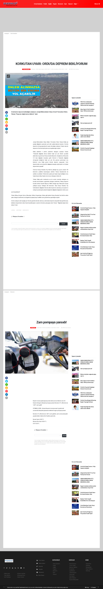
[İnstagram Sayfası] (10, 568)
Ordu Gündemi (38, 4)
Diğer (75, 4)
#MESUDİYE (26, 210)
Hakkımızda (7, 573)
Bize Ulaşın (41, 575)
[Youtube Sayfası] (13, 568)
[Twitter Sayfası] (7, 568)
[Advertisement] (51, 20)
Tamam (94, 587)
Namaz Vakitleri (73, 567)
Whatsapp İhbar (21, 575)
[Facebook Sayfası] (5, 568)
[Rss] (19, 568)
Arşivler (41, 569)
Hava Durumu (72, 563)
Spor (65, 4)
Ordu (48, 142)
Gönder (63, 223)
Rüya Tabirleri (89, 569)
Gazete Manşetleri (73, 579)
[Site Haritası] (22, 568)
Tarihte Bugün (72, 572)
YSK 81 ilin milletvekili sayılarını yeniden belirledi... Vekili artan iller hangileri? (87, 103)
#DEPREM (18, 210)
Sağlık (50, 4)
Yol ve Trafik (72, 565)
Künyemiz (41, 572)
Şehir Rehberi (72, 578)
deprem (39, 144)
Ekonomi (60, 4)
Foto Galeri (42, 560)
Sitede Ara (88, 563)
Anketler (88, 565)
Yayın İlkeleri (7, 575)
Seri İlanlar (72, 576)
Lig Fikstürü (72, 570)
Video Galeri (41, 563)
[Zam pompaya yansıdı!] (36, 352)
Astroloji (88, 570)
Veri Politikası (7, 577)
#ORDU (13, 210)
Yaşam (55, 4)
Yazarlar (40, 566)
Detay (87, 587)
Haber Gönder (20, 577)
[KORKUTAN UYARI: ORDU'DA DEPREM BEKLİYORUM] (36, 90)
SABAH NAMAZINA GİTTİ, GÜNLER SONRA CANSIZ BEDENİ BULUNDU (87, 142)
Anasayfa (7, 33)
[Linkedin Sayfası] (16, 568)
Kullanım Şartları (21, 573)
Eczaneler (71, 569)
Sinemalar (71, 574)
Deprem (60, 203)
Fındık (45, 4)
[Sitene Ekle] (24, 568)
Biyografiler (89, 567)
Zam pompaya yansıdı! (86, 123)
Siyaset (70, 4)
